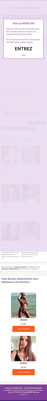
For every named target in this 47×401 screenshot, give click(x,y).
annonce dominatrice (9, 269)
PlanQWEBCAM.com (30, 392)
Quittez (23, 55)
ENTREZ (23, 48)
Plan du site (23, 394)
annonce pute (20, 267)
